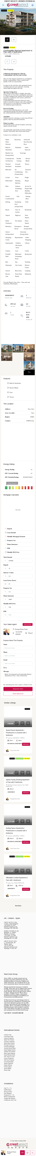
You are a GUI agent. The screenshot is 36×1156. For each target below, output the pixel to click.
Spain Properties (8, 1063)
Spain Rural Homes (9, 1043)
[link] (18, 716)
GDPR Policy (7, 1089)
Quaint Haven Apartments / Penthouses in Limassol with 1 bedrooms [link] (16, 732)
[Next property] (27, 905)
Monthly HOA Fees (9, 603)
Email (5, 660)
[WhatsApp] (20, 1147)
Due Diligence (8, 1093)
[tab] (7, 39)
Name (5, 644)
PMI (4, 611)
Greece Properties (9, 1058)
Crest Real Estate (8, 1036)
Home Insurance (8, 596)
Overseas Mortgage (9, 1046)
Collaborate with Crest (10, 1100)
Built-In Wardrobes (15, 383)
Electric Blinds (14, 388)
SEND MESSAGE (18, 693)
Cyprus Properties (9, 1038)
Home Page (7, 1070)
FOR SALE (6, 47)
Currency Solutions (9, 1041)
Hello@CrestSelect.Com (10, 926)
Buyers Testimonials (9, 1096)
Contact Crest (7, 1034)
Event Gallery (8, 1066)
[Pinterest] (16, 1147)
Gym (11, 392)
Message (6, 671)
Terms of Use (28, 684)
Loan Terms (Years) (9, 580)
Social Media (7, 1068)
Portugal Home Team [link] (15, 799)
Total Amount (7, 557)
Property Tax (7, 588)
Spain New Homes (9, 1039)
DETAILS (26, 744)
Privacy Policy (8, 1091)
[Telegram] (27, 1147)
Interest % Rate (8, 572)
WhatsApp (31, 633)
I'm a (5, 667)
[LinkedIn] (13, 1147)
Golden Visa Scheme (9, 1051)
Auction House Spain (10, 1048)
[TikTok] (23, 1147)
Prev (16, 905)
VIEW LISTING (27, 624)
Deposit (5, 565)
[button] (18, 21)
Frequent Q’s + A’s (9, 1095)
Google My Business (9, 1098)
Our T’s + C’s (8, 1088)
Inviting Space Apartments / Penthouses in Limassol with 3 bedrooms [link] (16, 830)
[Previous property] (9, 905)
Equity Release (8, 1065)
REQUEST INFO (18, 689)
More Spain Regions (9, 1053)
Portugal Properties (9, 1044)
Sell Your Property (9, 1060)
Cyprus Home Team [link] (14, 750)
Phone (5, 652)
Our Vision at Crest (9, 1056)
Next (19, 905)
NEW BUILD (12, 47)
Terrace (12, 397)
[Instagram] (9, 1147)
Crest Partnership (8, 1061)
